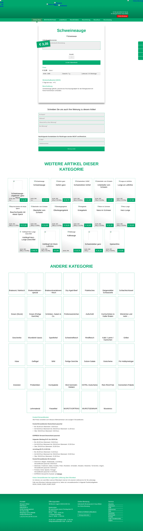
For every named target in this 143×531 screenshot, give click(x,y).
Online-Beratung (122, 16)
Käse (17, 361)
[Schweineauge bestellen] (39, 190)
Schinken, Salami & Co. (53, 315)
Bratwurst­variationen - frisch (53, 291)
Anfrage (59, 474)
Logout (110, 520)
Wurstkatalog (107, 20)
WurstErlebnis (74, 20)
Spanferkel (53, 338)
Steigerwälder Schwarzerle (107, 291)
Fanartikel (53, 409)
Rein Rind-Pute (108, 385)
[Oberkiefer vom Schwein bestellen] (39, 215)
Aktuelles (111, 504)
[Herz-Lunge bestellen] (125, 215)
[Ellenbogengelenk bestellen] (61, 215)
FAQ (109, 511)
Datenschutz (112, 509)
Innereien (17, 385)
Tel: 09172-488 (24, 511)
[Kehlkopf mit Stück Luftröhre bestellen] (50, 240)
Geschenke (16, 338)
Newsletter (111, 513)
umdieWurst (63, 20)
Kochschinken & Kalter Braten (107, 315)
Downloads (111, 515)
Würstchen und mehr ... (126, 315)
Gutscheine (107, 361)
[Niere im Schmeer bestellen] (104, 215)
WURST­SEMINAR (89, 409)
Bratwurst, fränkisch (17, 290)
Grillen (126, 338)
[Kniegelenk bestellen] (82, 215)
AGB (109, 507)
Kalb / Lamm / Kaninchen (107, 339)
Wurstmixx (108, 409)
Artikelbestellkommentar (50, 40)
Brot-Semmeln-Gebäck (71, 386)
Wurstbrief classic (35, 338)
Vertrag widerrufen (84, 515)
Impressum (111, 506)
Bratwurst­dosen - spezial (35, 291)
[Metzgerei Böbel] (51, 4)
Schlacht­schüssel (126, 290)
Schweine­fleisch (71, 338)
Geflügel (35, 361)
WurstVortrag (86, 20)
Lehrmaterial (35, 409)
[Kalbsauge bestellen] (71, 240)
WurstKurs (97, 20)
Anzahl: (71, 54)
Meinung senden (71, 148)
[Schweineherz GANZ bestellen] (82, 190)
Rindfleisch (89, 338)
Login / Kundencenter (114, 518)
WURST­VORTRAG (71, 409)
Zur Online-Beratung (84, 506)
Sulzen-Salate (89, 361)
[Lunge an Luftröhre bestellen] (125, 190)
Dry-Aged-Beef (71, 290)
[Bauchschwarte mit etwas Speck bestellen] (18, 215)
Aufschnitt (90, 314)
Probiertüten (35, 385)
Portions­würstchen (71, 314)
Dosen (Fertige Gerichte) (35, 315)
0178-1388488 (31, 512)
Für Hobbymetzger (126, 361)
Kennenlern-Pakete (126, 385)
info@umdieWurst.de (26, 514)
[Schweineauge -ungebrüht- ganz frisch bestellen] (18, 190)
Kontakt (110, 516)
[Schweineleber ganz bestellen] (93, 240)
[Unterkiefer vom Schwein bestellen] (104, 190)
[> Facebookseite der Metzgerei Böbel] (1, 6)
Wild (53, 361)
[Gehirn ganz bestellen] (61, 190)
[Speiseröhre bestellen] (114, 240)
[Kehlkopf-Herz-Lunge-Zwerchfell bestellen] (28, 240)
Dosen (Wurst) (17, 314)
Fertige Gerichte (71, 361)
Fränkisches (90, 290)
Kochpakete (53, 385)
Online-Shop (37, 20)
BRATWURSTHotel (50, 20)
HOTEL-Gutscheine (90, 385)
